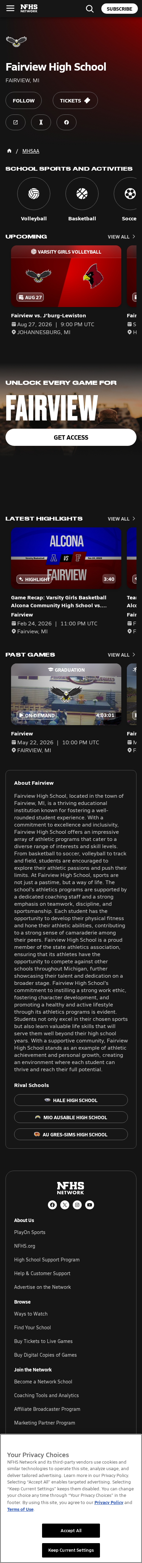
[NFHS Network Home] (29, 8)
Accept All (71, 1530)
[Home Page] (9, 151)
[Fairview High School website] (16, 122)
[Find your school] (89, 8)
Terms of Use (20, 1509)
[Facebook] (52, 1204)
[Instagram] (77, 1204)
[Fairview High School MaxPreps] (41, 122)
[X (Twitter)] (64, 1204)
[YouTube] (89, 1204)
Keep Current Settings (71, 1550)
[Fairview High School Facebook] (67, 122)
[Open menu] (10, 8)
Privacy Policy (108, 1502)
